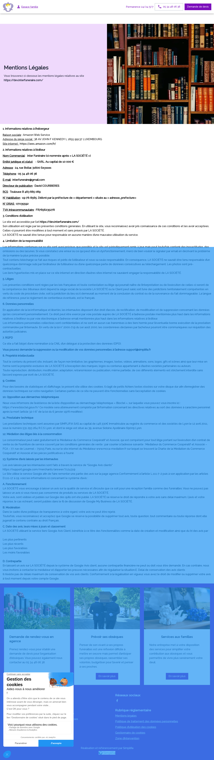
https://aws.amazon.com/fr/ (38, 143)
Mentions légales (126, 715)
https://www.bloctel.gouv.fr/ (21, 407)
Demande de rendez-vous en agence (31, 639)
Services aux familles (177, 637)
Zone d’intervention (127, 738)
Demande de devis (198, 6)
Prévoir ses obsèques (107, 637)
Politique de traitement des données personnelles (146, 721)
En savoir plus (108, 677)
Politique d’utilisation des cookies (135, 727)
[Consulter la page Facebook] (117, 701)
